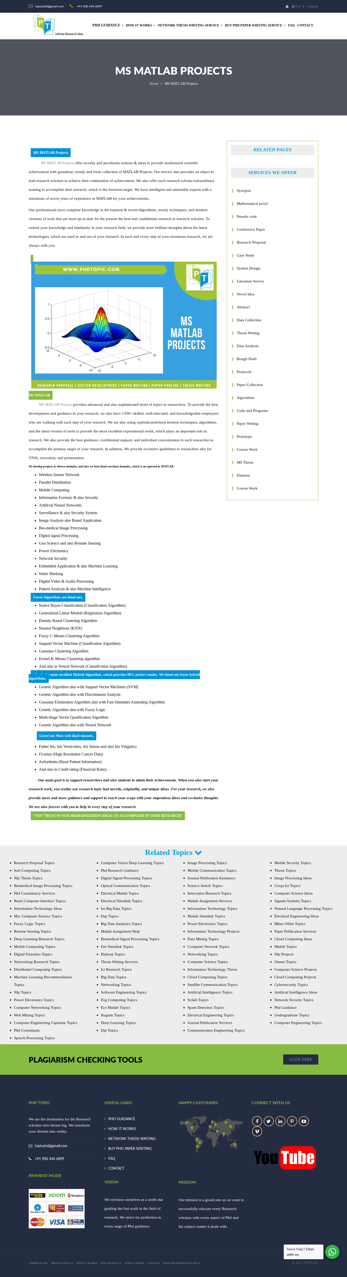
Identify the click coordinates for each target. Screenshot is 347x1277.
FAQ (291, 25)
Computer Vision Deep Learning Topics (132, 863)
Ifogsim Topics (112, 1015)
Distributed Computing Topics (38, 969)
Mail (297, 6)
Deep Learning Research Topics (39, 939)
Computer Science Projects (295, 969)
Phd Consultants (27, 1030)
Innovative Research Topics (209, 893)
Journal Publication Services (209, 1023)
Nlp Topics (22, 992)
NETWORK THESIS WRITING (132, 1139)
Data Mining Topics (203, 939)
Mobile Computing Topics (34, 947)
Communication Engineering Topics (216, 1030)
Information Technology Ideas (38, 908)
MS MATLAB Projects (57, 163)
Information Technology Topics (212, 908)
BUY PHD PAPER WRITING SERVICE (253, 25)
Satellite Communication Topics (212, 985)
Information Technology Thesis (212, 969)
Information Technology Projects (213, 931)
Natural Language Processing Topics (303, 908)
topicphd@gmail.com (51, 1146)
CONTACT (305, 25)
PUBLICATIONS (134, 1263)
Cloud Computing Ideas (293, 939)
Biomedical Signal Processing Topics (130, 939)
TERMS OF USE (38, 1263)
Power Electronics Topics (34, 1000)
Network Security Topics (293, 1000)
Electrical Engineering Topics (210, 1015)
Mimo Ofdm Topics (289, 924)
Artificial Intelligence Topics (209, 992)
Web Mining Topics (29, 1015)
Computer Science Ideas (293, 893)
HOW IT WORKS (139, 25)
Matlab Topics (285, 947)
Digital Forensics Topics (33, 954)
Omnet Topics (285, 962)
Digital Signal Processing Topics (126, 878)
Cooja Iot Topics (287, 886)
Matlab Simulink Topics (206, 916)
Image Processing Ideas (293, 878)
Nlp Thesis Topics (28, 878)
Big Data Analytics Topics (121, 924)
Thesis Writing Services (119, 962)
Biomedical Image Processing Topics (43, 886)
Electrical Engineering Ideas (296, 916)
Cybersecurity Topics (291, 985)
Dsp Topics (110, 916)
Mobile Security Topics (292, 863)
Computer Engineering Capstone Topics (45, 1023)
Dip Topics (109, 1030)
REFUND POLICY (111, 1263)
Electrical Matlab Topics (120, 893)
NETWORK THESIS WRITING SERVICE (188, 25)
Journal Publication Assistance (211, 878)
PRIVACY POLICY (62, 1263)
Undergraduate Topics (291, 1015)
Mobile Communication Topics (211, 870)
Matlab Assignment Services (209, 901)
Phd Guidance (285, 1007)
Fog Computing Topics (119, 1000)
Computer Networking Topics (37, 1007)
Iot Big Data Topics (116, 908)
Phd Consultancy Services (34, 893)
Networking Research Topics (37, 962)
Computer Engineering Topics (298, 1023)
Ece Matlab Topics (115, 1007)
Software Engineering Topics (124, 992)
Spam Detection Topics (205, 1007)
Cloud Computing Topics (207, 977)
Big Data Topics (113, 977)
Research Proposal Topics (34, 863)
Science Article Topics (205, 886)
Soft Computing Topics (32, 870)
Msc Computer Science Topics (38, 916)
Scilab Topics (198, 1000)
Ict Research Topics (116, 969)
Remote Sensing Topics (32, 931)
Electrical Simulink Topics (121, 901)
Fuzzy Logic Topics (29, 924)
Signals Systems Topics (292, 901)
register (313, 6)
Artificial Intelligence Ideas (295, 992)
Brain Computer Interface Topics (40, 901)
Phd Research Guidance (120, 870)
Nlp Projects (284, 954)
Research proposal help (181, 1263)
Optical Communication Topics (125, 886)
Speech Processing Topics (34, 1038)
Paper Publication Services (295, 931)
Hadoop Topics (113, 954)
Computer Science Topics (207, 962)
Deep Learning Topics (118, 1023)
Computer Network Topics (208, 947)
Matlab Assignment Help (120, 931)
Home (154, 84)
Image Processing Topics (207, 863)
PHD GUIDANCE (121, 1119)
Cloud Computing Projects (295, 977)
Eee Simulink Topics (117, 947)
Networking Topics (116, 985)
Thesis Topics (285, 870)
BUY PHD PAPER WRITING (130, 1149)
